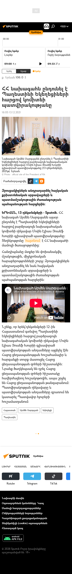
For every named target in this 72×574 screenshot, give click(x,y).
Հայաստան (10, 410)
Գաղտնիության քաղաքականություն (24, 518)
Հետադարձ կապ (12, 528)
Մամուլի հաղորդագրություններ (21, 508)
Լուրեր (8, 55)
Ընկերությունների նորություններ (22, 513)
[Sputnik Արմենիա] (11, 27)
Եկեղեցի (47, 410)
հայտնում (32, 240)
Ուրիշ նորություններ (60, 55)
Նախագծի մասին (13, 498)
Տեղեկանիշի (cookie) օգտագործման (24, 523)
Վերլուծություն (55, 466)
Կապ (40, 503)
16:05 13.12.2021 (11, 112)
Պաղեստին (10, 417)
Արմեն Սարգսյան (29, 410)
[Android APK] (13, 538)
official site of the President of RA (28, 174)
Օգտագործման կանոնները (19, 503)
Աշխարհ (35, 466)
